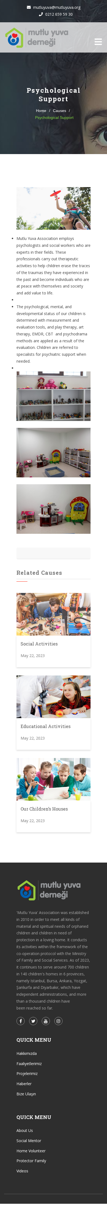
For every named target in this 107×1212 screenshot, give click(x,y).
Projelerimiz (27, 1073)
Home (41, 110)
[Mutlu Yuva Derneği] (37, 37)
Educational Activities (46, 726)
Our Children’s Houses (44, 809)
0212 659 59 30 (58, 14)
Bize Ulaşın (26, 1093)
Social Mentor (28, 1140)
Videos (22, 1170)
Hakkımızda (26, 1053)
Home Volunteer (31, 1150)
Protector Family (31, 1160)
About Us (24, 1130)
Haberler (24, 1083)
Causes (59, 110)
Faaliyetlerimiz (29, 1063)
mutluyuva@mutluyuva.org (56, 7)
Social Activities (39, 644)
